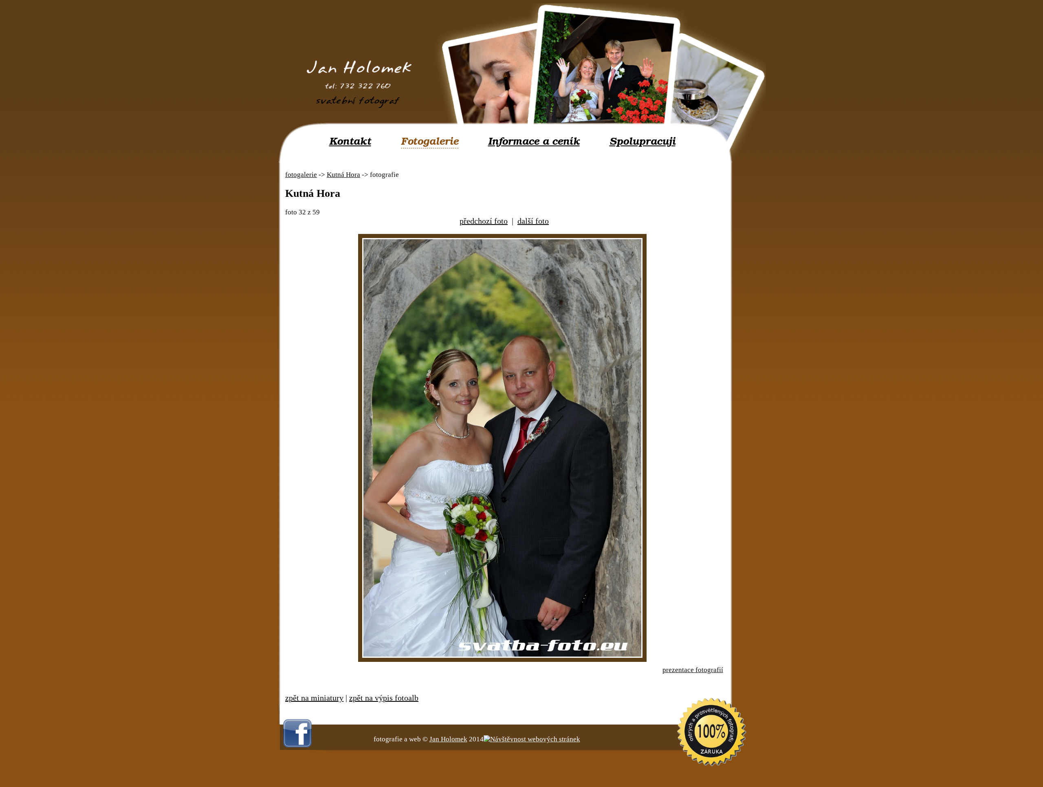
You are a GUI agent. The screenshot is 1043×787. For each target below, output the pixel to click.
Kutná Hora (343, 175)
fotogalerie (301, 175)
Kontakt (350, 141)
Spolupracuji (643, 141)
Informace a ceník (534, 141)
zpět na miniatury (314, 697)
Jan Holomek (448, 739)
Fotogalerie (429, 141)
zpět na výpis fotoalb (383, 697)
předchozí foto (484, 220)
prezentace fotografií (692, 670)
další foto (533, 220)
